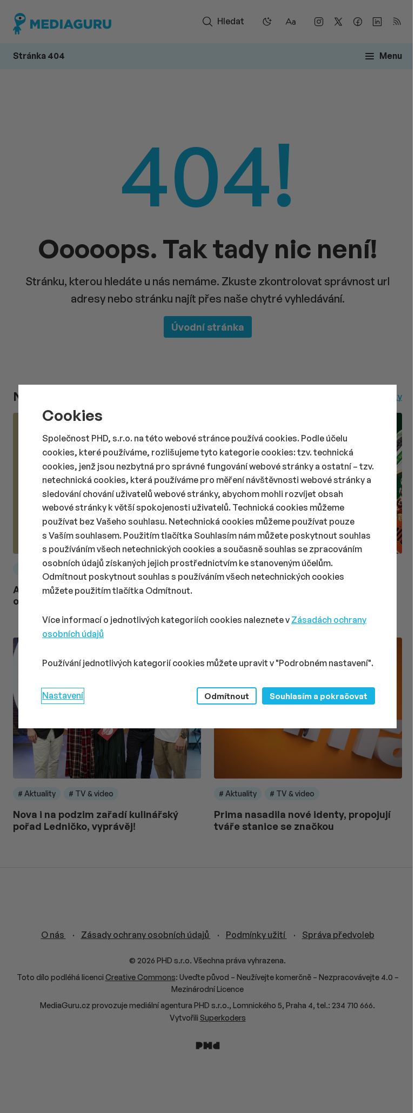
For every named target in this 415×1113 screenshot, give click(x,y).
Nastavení (62, 695)
